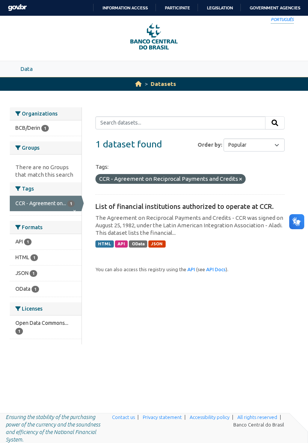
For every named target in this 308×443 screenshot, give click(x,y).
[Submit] (275, 123)
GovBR (17, 7)
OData (138, 244)
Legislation (220, 8)
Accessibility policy (209, 417)
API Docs (216, 269)
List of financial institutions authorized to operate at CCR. (184, 206)
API (121, 244)
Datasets (163, 84)
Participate (177, 8)
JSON (157, 244)
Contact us (123, 417)
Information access (125, 8)
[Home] (138, 84)
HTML (104, 244)
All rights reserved (257, 417)
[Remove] (240, 179)
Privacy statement (162, 417)
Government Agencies (275, 8)
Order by (209, 145)
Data (26, 69)
